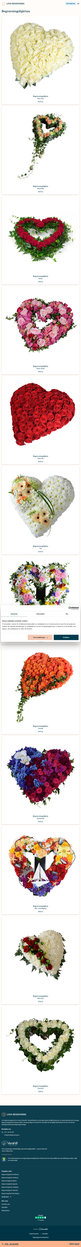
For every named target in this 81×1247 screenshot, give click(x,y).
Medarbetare (5, 1210)
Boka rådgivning (70, 3)
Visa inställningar (39, 637)
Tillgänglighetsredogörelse (40, 1237)
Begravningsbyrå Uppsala (9, 1184)
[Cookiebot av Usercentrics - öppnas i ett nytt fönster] (70, 608)
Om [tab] (67, 614)
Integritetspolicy (34, 1234)
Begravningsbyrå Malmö (9, 1181)
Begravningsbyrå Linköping (10, 1187)
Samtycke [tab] (14, 614)
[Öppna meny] (78, 3)
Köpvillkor (5, 1207)
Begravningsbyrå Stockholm (10, 1174)
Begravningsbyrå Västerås (10, 1190)
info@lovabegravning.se (11, 1135)
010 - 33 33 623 (9, 1132)
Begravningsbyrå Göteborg (10, 1177)
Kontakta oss (6, 1204)
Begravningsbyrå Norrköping (10, 1193)
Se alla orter (5, 1196)
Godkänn (66, 637)
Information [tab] (40, 614)
